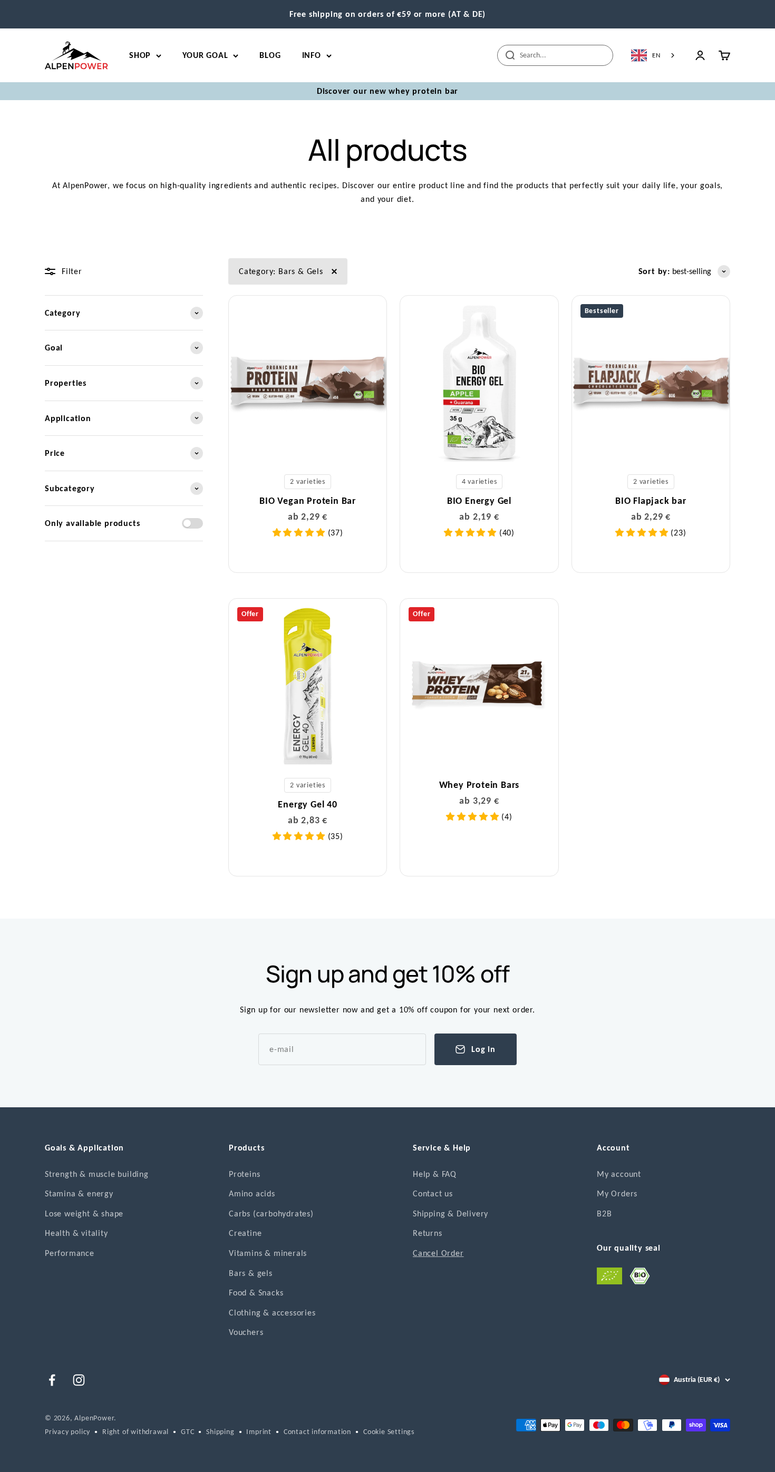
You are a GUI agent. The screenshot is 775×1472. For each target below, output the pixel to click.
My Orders (617, 1193)
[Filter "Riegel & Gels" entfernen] (334, 271)
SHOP (140, 55)
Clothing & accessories (272, 1313)
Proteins (244, 1174)
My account (619, 1174)
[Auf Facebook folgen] (52, 1380)
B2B (604, 1213)
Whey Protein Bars (479, 785)
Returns (427, 1233)
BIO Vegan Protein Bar (307, 500)
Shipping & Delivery (450, 1213)
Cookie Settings (388, 1431)
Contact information (317, 1431)
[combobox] (654, 55)
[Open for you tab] (18, 1456)
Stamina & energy (79, 1193)
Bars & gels (251, 1273)
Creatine (245, 1233)
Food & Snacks (256, 1293)
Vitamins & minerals (268, 1253)
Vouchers (246, 1332)
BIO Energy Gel (479, 500)
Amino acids (252, 1193)
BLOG (269, 55)
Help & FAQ (435, 1174)
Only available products (92, 523)
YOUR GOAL (205, 55)
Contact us (433, 1193)
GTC (187, 1431)
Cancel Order (438, 1253)
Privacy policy (67, 1431)
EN (656, 55)
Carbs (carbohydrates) (271, 1213)
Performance (69, 1253)
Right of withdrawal (135, 1431)
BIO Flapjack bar (650, 500)
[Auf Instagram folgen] (79, 1380)
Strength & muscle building (97, 1174)
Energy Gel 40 (307, 804)
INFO (311, 55)
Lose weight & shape (84, 1213)
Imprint (259, 1431)
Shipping (220, 1431)
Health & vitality (76, 1233)
